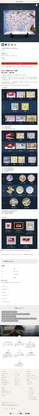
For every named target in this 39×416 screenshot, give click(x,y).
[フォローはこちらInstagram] (6, 408)
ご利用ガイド (29, 373)
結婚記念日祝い (4, 377)
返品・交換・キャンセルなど (32, 377)
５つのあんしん (31, 391)
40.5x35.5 (18, 250)
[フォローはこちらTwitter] (4, 408)
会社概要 (3, 395)
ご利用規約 (4, 390)
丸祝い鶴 (12, 210)
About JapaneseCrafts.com (32, 399)
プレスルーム (30, 395)
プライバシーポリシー (6, 393)
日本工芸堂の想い (31, 390)
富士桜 (6, 127)
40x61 (29, 250)
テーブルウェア (17, 373)
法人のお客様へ (31, 393)
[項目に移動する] (3, 44)
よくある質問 (29, 382)
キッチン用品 (17, 375)
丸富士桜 (6, 210)
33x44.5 (10, 250)
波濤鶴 (9, 167)
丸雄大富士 (6, 213)
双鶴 (10, 126)
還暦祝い (3, 375)
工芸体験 (16, 382)
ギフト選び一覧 (4, 384)
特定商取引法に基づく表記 (6, 391)
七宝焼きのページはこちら (9, 261)
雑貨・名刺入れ (17, 380)
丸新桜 (16, 210)
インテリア (17, 377)
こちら (32, 254)
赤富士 (6, 126)
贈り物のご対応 (11, 66)
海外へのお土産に (5, 373)
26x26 (7, 250)
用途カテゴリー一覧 (18, 384)
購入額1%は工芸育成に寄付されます (19, 330)
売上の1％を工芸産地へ (28, 66)
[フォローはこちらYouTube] (11, 408)
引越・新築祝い (4, 380)
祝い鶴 (11, 170)
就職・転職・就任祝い (6, 382)
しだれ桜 (7, 171)
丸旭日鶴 (10, 213)
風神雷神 (12, 169)
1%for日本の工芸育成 (32, 397)
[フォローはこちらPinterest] (9, 408)
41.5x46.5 (26, 250)
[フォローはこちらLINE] (14, 408)
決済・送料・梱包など (31, 375)
